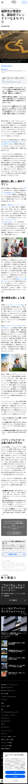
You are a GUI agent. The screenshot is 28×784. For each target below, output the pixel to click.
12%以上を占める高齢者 (9, 142)
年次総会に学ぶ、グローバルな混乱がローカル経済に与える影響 (16, 666)
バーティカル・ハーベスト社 (13, 305)
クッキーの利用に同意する (14, 533)
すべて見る (24, 613)
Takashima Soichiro (6, 66)
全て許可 (15, 776)
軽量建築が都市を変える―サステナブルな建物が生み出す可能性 (16, 651)
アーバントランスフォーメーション (11, 82)
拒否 (15, 772)
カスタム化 (15, 780)
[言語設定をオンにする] (2, 781)
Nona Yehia (4, 69)
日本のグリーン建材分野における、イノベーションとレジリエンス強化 (13, 634)
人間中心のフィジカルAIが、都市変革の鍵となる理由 (16, 658)
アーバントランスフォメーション (10, 8)
